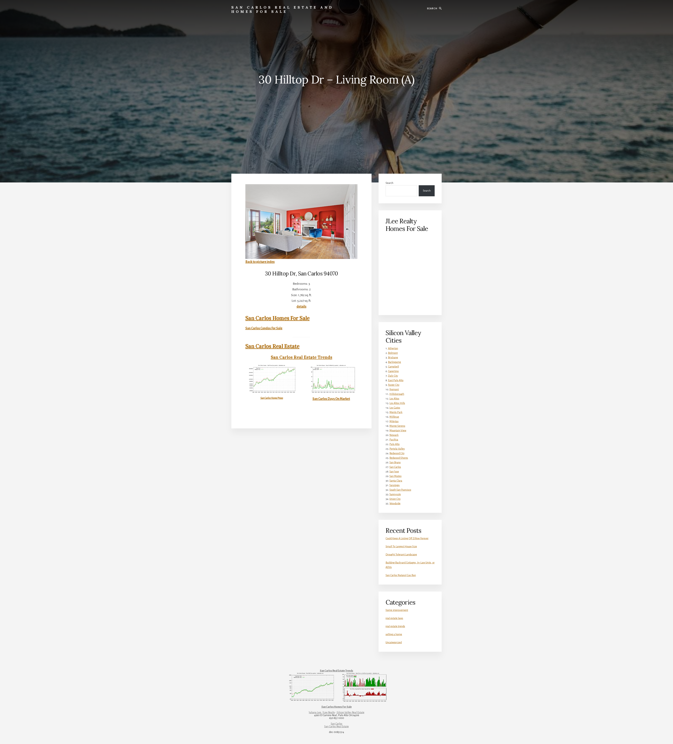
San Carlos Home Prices (271, 398)
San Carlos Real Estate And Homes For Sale (282, 9)
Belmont (393, 353)
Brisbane (393, 357)
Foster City (393, 384)
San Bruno (395, 462)
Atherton (393, 348)
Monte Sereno (397, 426)
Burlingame (394, 362)
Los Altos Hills (397, 403)
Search (389, 183)
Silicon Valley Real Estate (350, 712)
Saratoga (394, 485)
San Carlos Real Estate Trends (301, 357)
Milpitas (394, 421)
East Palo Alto (395, 380)
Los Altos (394, 398)
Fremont (394, 389)
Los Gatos (394, 407)
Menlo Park (395, 412)
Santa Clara (395, 480)
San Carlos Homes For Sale (277, 318)
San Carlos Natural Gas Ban (401, 575)
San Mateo (395, 476)
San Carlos (395, 467)
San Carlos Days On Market (331, 399)
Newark (394, 435)
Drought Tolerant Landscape (401, 554)
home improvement (397, 610)
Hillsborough (396, 394)
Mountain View (397, 430)
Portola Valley (397, 448)
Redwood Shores (398, 457)
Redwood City (397, 453)
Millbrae (394, 416)
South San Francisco (400, 489)
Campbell (393, 366)
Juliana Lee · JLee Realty (322, 712)
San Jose (394, 471)
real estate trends (395, 626)
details (301, 306)
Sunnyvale (395, 494)
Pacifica (393, 439)
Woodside (394, 503)
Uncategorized (394, 642)
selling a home (394, 634)
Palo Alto (394, 444)
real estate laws (394, 618)
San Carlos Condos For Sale (263, 328)
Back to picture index (260, 261)
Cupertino (393, 371)
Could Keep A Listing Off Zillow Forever (407, 538)
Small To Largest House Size (401, 546)
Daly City (393, 375)
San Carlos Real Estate (272, 346)
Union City (395, 499)
